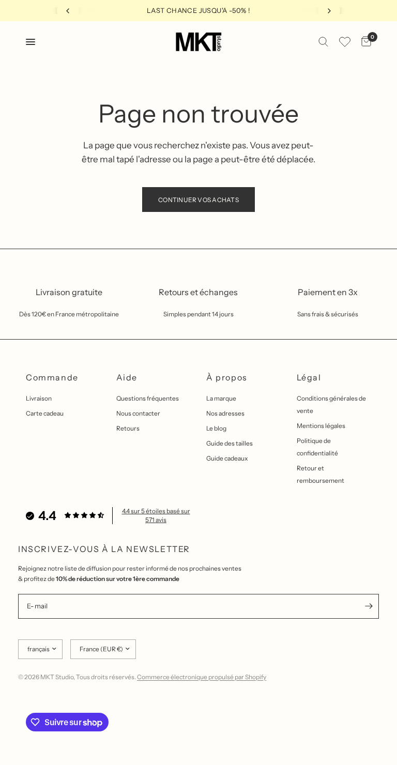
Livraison (39, 398)
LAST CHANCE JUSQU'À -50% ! (198, 10)
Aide (127, 377)
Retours (128, 428)
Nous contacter (138, 413)
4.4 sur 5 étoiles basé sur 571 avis (156, 515)
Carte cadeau (45, 413)
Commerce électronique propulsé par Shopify (201, 677)
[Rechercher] (323, 42)
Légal (309, 377)
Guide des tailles (229, 443)
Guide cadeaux (227, 458)
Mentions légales (321, 426)
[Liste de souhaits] (344, 42)
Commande (52, 377)
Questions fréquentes (147, 398)
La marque (221, 398)
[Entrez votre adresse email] (368, 606)
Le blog (216, 428)
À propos (227, 377)
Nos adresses (225, 413)
